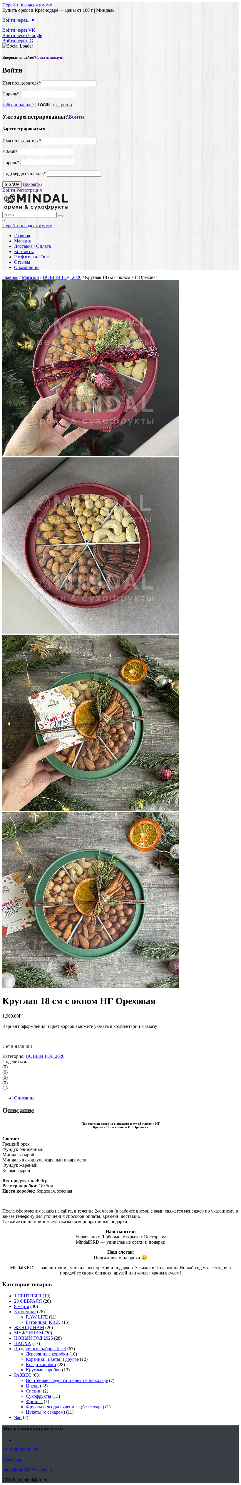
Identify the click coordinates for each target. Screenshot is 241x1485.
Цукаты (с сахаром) (45, 1412)
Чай (18, 1417)
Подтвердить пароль (24, 173)
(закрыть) (62, 104)
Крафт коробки (41, 1364)
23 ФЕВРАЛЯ (28, 1301)
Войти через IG (17, 40)
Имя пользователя (21, 82)
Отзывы (22, 262)
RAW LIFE (37, 1316)
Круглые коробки (43, 1369)
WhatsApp (12, 1459)
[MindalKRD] (36, 208)
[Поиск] (60, 216)
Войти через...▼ (18, 20)
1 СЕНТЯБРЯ (27, 1295)
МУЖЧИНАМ (28, 1332)
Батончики (25, 1311)
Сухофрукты (38, 1396)
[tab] (126, 1098)
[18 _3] (90, 454)
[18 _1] (90, 631)
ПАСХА (22, 1343)
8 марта (21, 1306)
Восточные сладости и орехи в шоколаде (67, 1380)
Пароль (10, 93)
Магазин (22, 240)
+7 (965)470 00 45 (19, 1449)
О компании (26, 267)
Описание (24, 1097)
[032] (90, 809)
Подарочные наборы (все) (40, 1348)
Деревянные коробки (47, 1353)
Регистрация (29, 190)
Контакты (24, 251)
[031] (90, 986)
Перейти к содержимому (27, 4)
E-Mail (10, 151)
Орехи (32, 1385)
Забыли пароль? (18, 104)
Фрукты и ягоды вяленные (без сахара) (65, 1406)
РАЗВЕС (22, 1375)
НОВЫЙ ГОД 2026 (62, 277)
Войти (76, 117)
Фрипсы (34, 1401)
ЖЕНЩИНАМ (29, 1327)
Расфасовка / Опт (31, 256)
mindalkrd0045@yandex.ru (27, 1469)
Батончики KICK (43, 1322)
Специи (34, 1390)
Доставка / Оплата (32, 246)
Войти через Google (22, 35)
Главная (22, 235)
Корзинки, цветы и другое (52, 1359)
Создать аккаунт (49, 57)
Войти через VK (18, 30)
